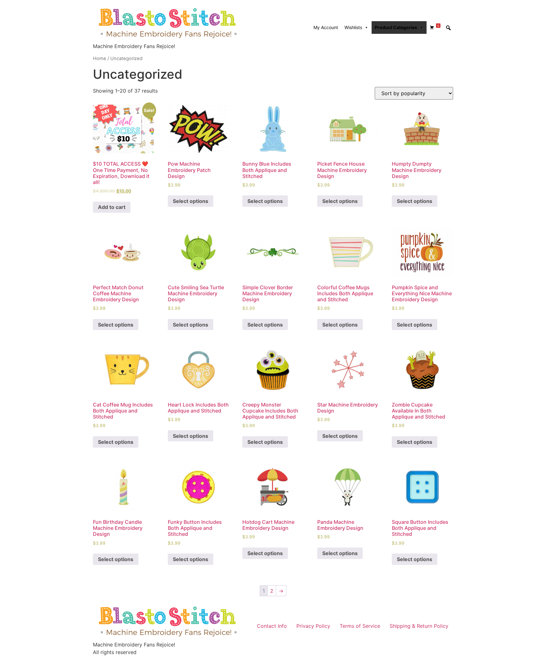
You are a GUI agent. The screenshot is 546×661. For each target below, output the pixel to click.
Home (99, 58)
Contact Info (272, 626)
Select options (190, 201)
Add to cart (111, 207)
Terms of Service (360, 626)
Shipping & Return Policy (419, 626)
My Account (325, 27)
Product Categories (396, 27)
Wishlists (353, 27)
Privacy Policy (313, 626)
